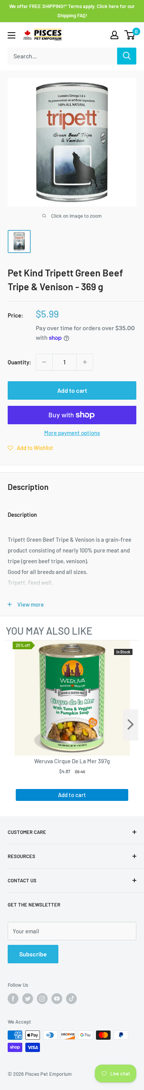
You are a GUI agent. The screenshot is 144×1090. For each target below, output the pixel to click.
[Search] (126, 56)
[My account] (114, 35)
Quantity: (19, 362)
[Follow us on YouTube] (56, 998)
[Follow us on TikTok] (71, 998)
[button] (30, 447)
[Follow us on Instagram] (42, 998)
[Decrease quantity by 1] (44, 362)
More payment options (72, 432)
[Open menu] (11, 35)
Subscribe (33, 954)
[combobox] (62, 56)
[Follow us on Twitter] (27, 998)
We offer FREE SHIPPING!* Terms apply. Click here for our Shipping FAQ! (72, 10)
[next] (130, 725)
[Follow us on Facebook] (13, 998)
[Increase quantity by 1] (85, 362)
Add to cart (72, 390)
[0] (130, 35)
